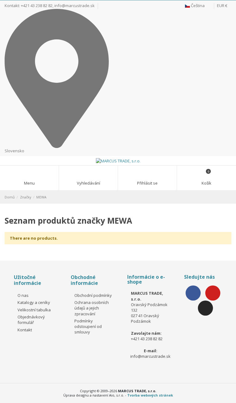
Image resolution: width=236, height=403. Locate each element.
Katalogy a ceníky (34, 302)
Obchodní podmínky (93, 295)
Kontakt (25, 330)
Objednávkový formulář (31, 319)
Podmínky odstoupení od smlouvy (88, 326)
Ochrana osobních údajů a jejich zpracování (91, 308)
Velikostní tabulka (34, 310)
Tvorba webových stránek (150, 395)
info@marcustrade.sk (74, 5)
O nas (23, 295)
